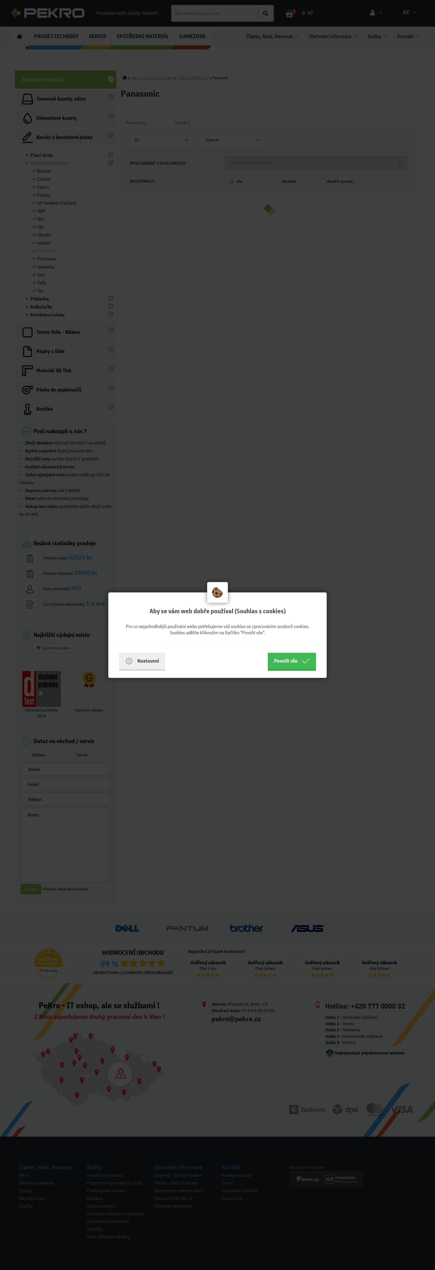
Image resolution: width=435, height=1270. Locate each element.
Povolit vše (286, 660)
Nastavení (148, 660)
